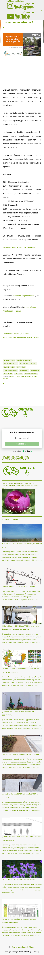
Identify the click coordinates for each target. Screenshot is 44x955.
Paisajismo (8, 374)
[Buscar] (40, 10)
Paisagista (35, 370)
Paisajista (18, 374)
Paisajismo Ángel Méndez (23, 296)
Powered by (16, 451)
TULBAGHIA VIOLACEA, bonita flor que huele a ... (19, 880)
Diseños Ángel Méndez (28, 363)
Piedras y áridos (31, 374)
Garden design (9, 367)
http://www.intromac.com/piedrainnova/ (19, 247)
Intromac (21, 367)
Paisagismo (24, 370)
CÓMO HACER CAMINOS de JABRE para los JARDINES (20, 754)
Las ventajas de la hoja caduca (16, 334)
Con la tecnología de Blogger (23, 947)
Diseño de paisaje (10, 363)
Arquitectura (9, 360)
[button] (4, 27)
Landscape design (10, 370)
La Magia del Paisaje (15, 1)
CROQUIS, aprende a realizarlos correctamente (18, 586)
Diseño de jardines (24, 360)
